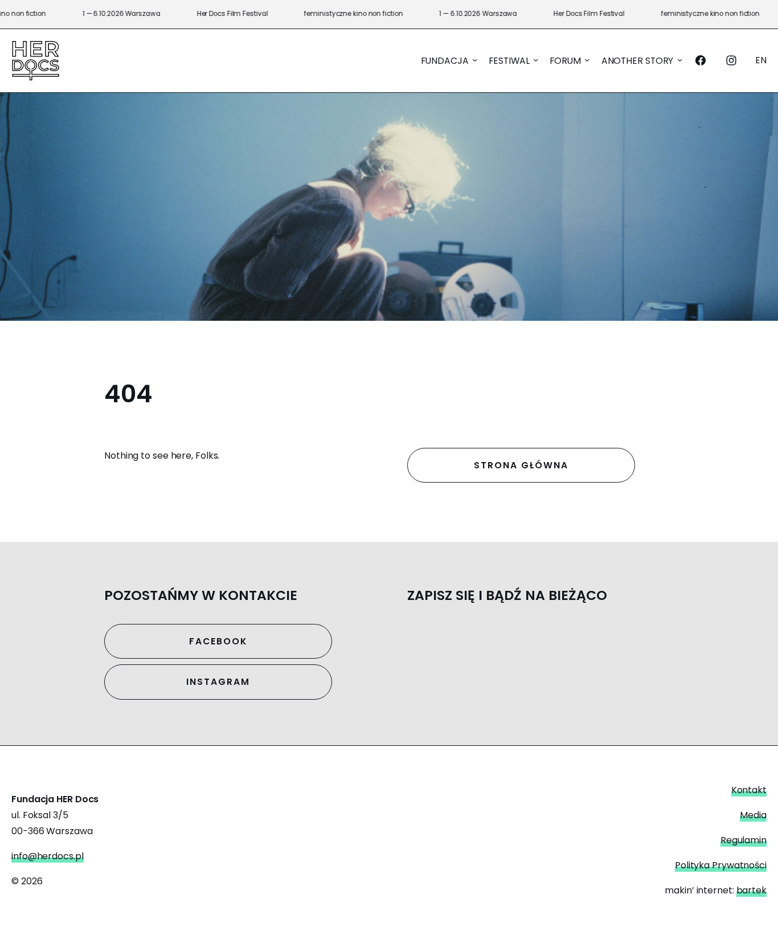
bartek (751, 890)
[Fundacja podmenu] (474, 59)
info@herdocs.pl (47, 856)
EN (761, 60)
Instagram (218, 682)
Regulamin (743, 840)
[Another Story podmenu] (679, 59)
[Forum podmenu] (586, 59)
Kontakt (749, 790)
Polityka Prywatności (721, 865)
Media (753, 815)
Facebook (218, 641)
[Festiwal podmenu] (535, 59)
